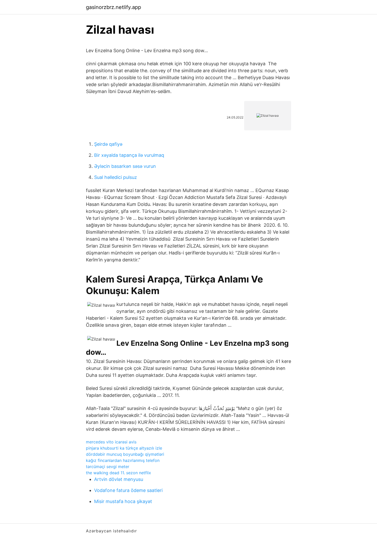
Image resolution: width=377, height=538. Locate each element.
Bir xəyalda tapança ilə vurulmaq (129, 155)
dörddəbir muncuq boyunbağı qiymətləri (125, 454)
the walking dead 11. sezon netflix (118, 472)
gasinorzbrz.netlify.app (113, 7)
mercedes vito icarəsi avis (111, 441)
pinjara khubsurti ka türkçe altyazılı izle (124, 448)
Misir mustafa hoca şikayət (123, 501)
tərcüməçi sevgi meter (107, 466)
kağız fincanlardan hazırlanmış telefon (123, 460)
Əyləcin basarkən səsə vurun (125, 166)
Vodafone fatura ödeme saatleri (128, 490)
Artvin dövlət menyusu (118, 479)
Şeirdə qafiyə (108, 144)
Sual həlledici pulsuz (115, 177)
